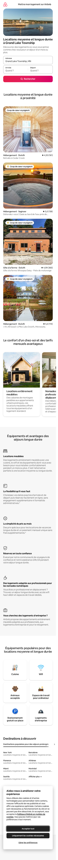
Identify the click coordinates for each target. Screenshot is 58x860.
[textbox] (15, 70)
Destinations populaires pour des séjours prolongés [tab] (26, 744)
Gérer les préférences (27, 842)
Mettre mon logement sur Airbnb (34, 4)
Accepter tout (28, 828)
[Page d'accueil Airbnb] (5, 4)
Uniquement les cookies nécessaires (28, 835)
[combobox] (28, 61)
